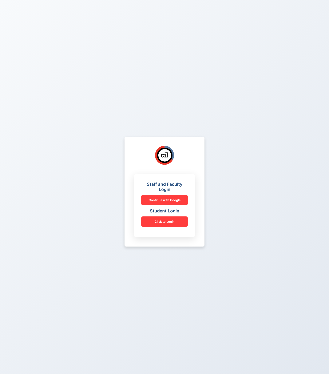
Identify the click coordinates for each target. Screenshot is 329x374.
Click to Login (165, 221)
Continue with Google (164, 200)
